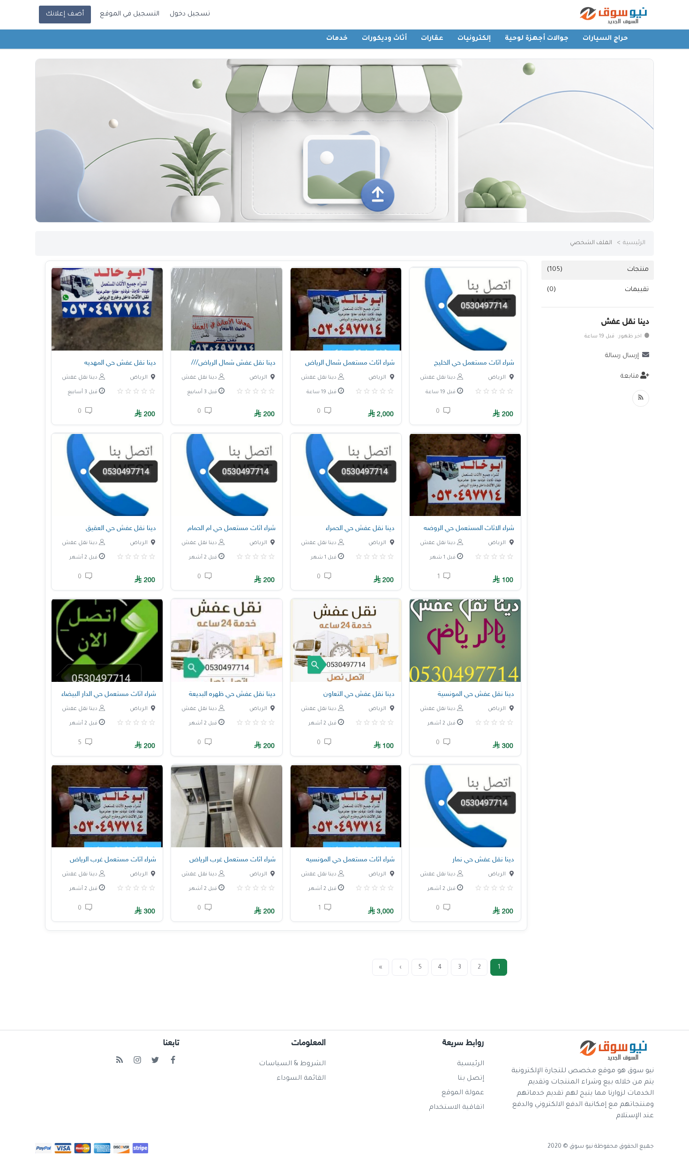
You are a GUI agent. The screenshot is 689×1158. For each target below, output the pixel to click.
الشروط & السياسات (292, 1064)
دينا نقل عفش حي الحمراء (360, 528)
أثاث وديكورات (384, 39)
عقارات (432, 39)
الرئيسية (634, 243)
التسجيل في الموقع (129, 14)
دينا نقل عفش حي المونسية (476, 694)
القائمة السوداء (301, 1079)
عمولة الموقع (463, 1093)
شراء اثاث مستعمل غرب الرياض (232, 860)
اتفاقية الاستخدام (456, 1108)
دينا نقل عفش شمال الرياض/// (233, 363)
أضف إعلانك (64, 14)
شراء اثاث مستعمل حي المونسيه (350, 860)
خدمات (337, 39)
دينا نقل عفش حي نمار (483, 860)
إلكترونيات (474, 39)
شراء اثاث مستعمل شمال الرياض (350, 363)
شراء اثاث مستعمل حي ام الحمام (231, 528)
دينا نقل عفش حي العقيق (121, 528)
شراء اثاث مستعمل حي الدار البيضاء (108, 694)
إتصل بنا (470, 1079)
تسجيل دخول (190, 14)
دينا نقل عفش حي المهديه (120, 363)
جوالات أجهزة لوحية (537, 39)
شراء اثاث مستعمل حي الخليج (474, 363)
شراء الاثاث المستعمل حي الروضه (469, 528)
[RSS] (640, 398)
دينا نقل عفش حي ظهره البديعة (232, 694)
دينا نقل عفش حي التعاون (359, 694)
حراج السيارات (605, 39)
